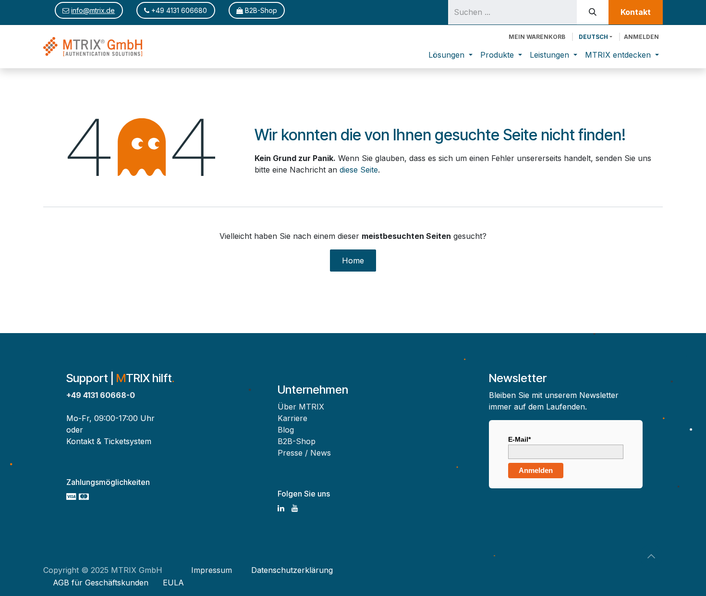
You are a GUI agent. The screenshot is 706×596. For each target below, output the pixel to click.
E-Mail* (519, 439)
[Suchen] (593, 12)
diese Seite (359, 169)
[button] (651, 556)
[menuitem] (450, 54)
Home (353, 260)
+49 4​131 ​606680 (178, 10)
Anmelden (641, 36)
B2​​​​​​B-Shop (260, 10)
